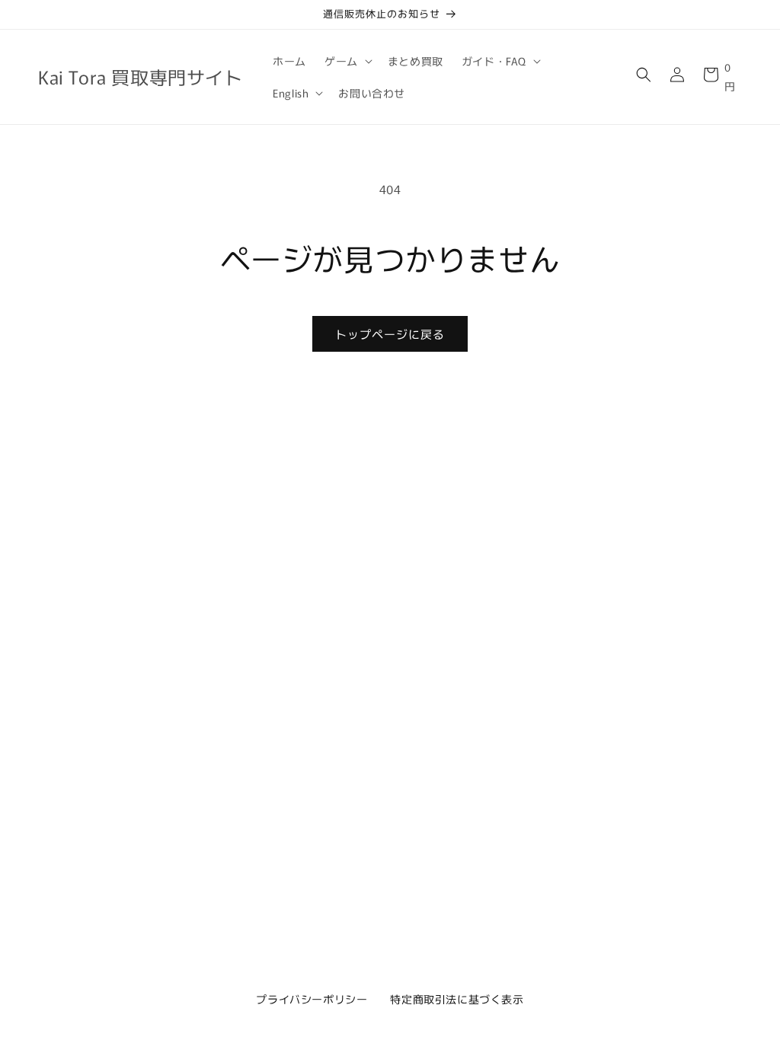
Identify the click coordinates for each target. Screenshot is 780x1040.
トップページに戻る (390, 334)
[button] (347, 61)
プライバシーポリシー (311, 999)
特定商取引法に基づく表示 (456, 999)
